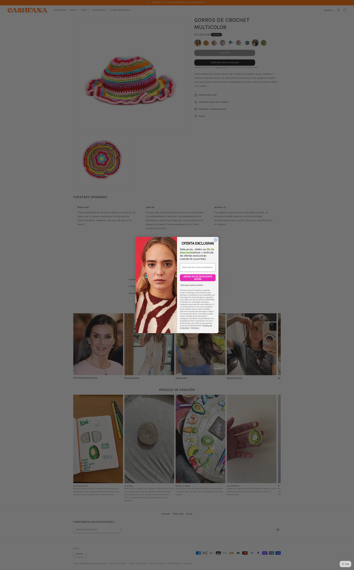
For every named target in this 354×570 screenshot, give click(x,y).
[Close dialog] (215, 239)
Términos (195, 328)
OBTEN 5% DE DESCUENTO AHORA (197, 278)
